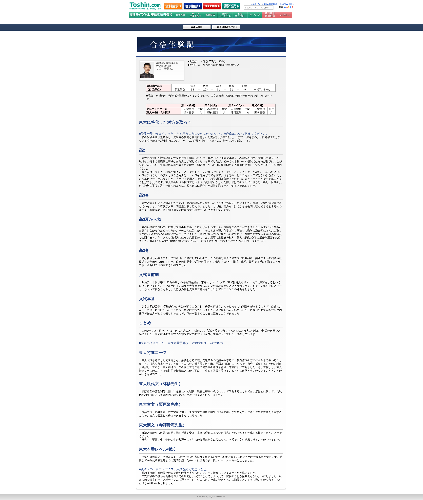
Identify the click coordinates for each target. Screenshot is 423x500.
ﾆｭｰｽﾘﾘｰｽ (289, 4)
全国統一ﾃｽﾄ (256, 4)
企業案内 (265, 4)
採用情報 (273, 4)
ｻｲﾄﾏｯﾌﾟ (281, 4)
